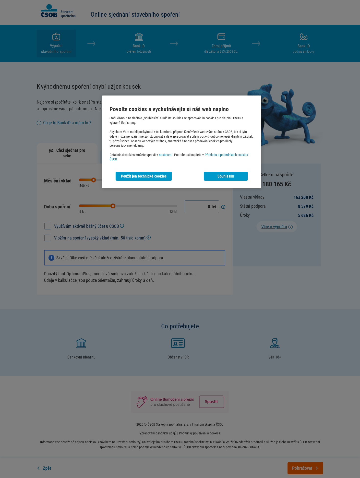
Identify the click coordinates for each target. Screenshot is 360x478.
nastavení (165, 155)
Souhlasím (225, 176)
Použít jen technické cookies (144, 176)
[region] (181, 142)
